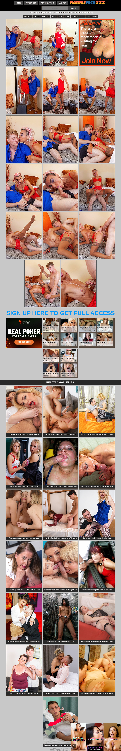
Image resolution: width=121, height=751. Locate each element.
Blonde (27, 16)
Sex (60, 16)
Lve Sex (62, 3)
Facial (36, 16)
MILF (54, 16)
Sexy (67, 16)
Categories (31, 3)
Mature (45, 16)
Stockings (92, 16)
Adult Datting (47, 3)
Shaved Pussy (78, 16)
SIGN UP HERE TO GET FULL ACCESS (60, 313)
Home (18, 3)
